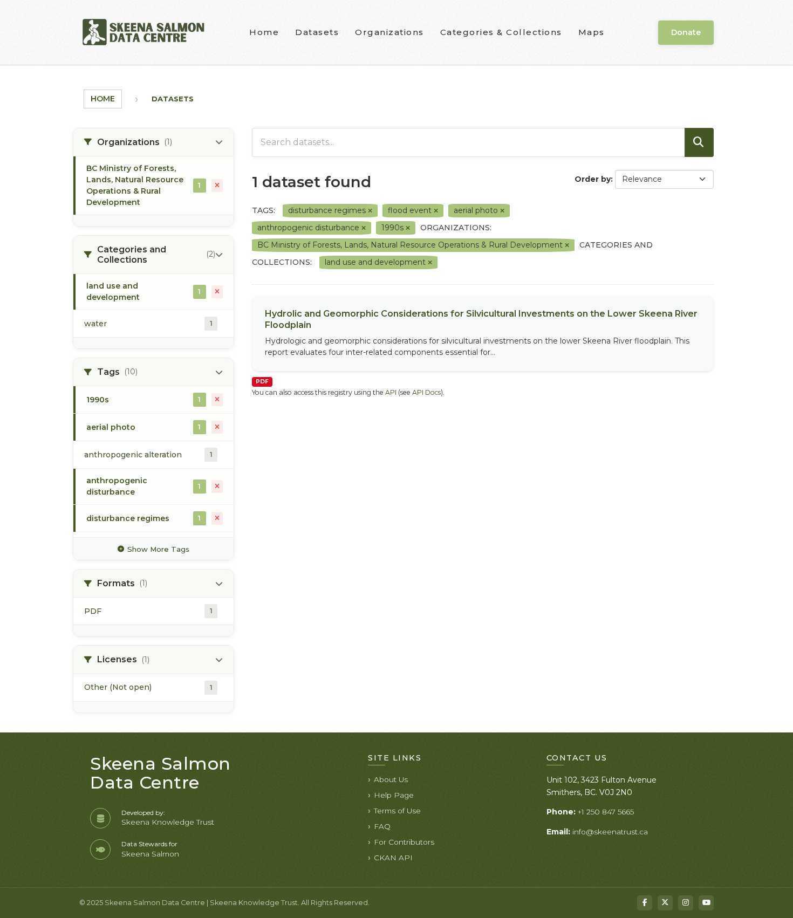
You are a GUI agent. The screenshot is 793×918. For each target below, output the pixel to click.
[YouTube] (706, 902)
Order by (593, 179)
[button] (153, 142)
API (390, 392)
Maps (591, 32)
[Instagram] (685, 902)
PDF (262, 381)
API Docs (426, 392)
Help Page (394, 795)
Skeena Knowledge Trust (167, 822)
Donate (686, 32)
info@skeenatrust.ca (610, 831)
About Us (391, 779)
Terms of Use (397, 810)
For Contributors (404, 842)
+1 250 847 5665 (606, 811)
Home (264, 32)
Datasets (317, 32)
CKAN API (393, 857)
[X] (665, 902)
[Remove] (370, 211)
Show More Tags (158, 549)
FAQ (382, 826)
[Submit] (699, 142)
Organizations (389, 32)
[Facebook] (644, 902)
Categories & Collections (501, 32)
